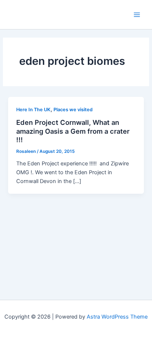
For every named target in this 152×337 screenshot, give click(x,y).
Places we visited (73, 109)
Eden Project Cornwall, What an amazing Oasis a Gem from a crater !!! (72, 131)
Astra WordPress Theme (117, 316)
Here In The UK (33, 109)
